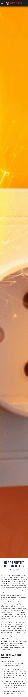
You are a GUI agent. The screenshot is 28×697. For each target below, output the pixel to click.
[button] (2, 3)
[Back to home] (14, 3)
